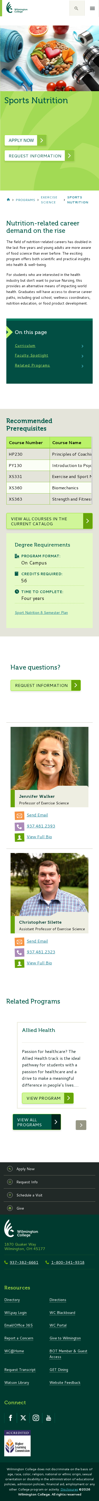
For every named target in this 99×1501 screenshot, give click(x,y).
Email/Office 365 (18, 1325)
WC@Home (14, 1350)
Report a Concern (18, 1337)
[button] (77, 8)
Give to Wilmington (65, 1337)
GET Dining (58, 1369)
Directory (12, 1299)
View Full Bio (39, 837)
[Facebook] (10, 1418)
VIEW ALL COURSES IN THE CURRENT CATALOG (39, 521)
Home (8, 200)
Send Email (37, 815)
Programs (25, 200)
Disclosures (69, 1489)
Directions (57, 1299)
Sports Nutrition (77, 199)
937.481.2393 (41, 826)
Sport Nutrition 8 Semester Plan (41, 612)
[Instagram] (36, 1418)
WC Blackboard (62, 1312)
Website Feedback (65, 1382)
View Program (43, 1098)
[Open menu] (92, 8)
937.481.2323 (41, 952)
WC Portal (58, 1325)
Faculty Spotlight (31, 355)
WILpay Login (15, 1312)
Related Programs (32, 365)
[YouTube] (48, 1418)
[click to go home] (10, 8)
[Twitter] (23, 1418)
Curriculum (25, 345)
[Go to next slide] (81, 1125)
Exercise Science (49, 199)
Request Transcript (20, 1369)
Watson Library (16, 1382)
